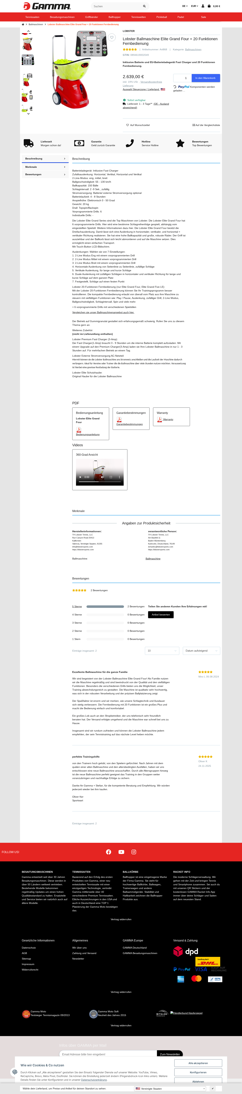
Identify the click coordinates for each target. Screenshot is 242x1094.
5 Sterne (77, 606)
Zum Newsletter (170, 1054)
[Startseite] (23, 24)
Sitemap (26, 958)
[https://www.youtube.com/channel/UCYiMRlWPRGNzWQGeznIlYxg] (121, 852)
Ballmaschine (153, 558)
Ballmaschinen (193, 49)
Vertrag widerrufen (121, 919)
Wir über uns (79, 947)
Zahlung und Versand (84, 953)
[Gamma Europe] (46, 6)
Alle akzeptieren (198, 1063)
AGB (24, 953)
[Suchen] (144, 6)
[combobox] (170, 1088)
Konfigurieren (198, 1072)
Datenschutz (29, 947)
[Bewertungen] (130, 49)
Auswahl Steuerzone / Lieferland (141, 89)
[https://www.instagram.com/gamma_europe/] (134, 852)
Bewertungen (33, 174)
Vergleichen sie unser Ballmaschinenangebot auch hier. (103, 312)
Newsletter (78, 958)
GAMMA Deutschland (135, 947)
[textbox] (170, 1088)
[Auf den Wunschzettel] (112, 37)
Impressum (28, 964)
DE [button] (184, 6)
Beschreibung (33, 158)
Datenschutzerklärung (94, 1079)
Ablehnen (198, 1081)
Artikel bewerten (161, 614)
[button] (203, 6)
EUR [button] (194, 6)
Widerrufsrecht (30, 969)
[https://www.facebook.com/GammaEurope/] (108, 852)
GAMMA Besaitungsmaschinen (140, 953)
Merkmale (31, 166)
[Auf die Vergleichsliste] (102, 37)
